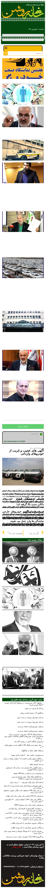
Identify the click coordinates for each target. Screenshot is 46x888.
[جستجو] (6, 53)
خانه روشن (17, 847)
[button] (6, 48)
